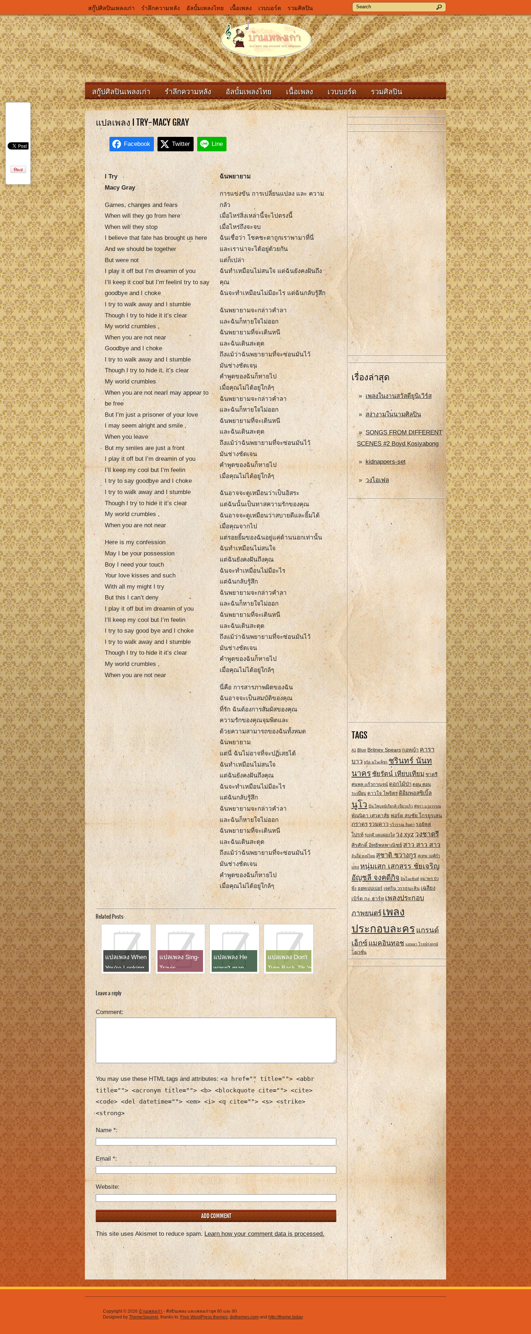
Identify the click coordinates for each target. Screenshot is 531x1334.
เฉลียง (428, 888)
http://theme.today (285, 1317)
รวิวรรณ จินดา (402, 824)
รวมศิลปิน (300, 8)
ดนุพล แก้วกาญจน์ (369, 784)
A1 (353, 750)
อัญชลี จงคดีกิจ (375, 878)
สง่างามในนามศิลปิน (393, 414)
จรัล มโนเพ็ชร (376, 762)
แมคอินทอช (386, 943)
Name (106, 1130)
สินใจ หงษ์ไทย (363, 856)
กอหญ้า (410, 750)
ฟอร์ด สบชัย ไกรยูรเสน (416, 815)
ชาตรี (431, 774)
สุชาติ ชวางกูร (396, 855)
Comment (109, 1012)
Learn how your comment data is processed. (264, 1233)
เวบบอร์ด (269, 8)
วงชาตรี (427, 834)
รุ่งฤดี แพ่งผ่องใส (379, 835)
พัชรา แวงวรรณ (427, 806)
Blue (361, 750)
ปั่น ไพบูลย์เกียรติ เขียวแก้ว (390, 806)
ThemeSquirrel (143, 1317)
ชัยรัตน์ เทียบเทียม (398, 774)
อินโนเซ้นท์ (410, 878)
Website (107, 1186)
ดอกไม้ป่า (400, 784)
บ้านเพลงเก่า (151, 1311)
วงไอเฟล (377, 480)
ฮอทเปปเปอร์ (370, 888)
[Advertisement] (396, 243)
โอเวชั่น (359, 952)
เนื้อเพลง (241, 8)
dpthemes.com (244, 1317)
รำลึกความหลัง (160, 8)
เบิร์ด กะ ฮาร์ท (367, 898)
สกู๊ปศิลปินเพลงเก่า (111, 8)
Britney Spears (384, 750)
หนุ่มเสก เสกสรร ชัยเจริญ (400, 866)
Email (105, 1158)
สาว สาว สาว (421, 844)
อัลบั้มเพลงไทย (205, 8)
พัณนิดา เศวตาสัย (370, 815)
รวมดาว (379, 824)
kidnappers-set (386, 461)
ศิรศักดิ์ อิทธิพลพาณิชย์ (376, 845)
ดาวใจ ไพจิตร (382, 793)
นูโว (359, 804)
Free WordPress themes (204, 1317)
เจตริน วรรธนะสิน (402, 888)
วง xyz (405, 834)
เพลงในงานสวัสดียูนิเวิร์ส (399, 396)
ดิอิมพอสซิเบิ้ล (415, 793)
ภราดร (359, 824)
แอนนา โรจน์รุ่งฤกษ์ (421, 944)
